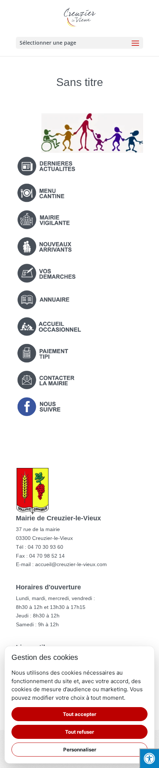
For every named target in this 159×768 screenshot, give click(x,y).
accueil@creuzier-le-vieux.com (71, 564)
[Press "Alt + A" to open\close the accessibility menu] (149, 758)
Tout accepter (79, 714)
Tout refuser (79, 732)
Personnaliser (79, 749)
